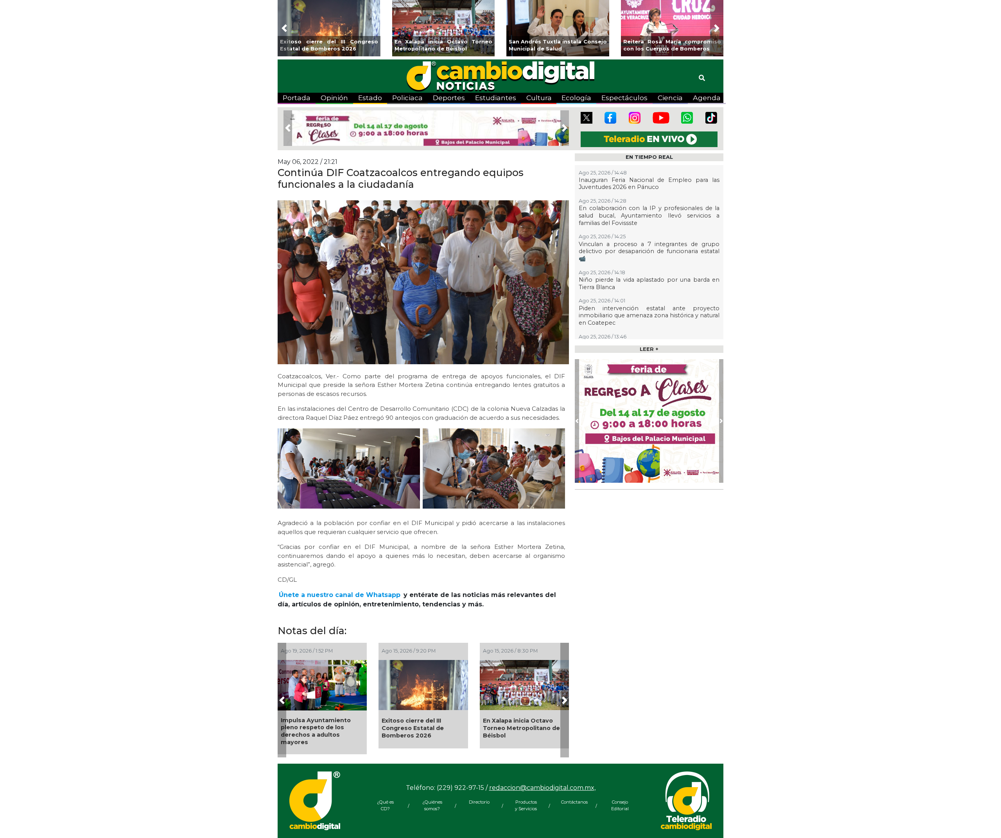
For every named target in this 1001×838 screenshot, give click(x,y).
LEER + (649, 349)
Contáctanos (573, 802)
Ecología (576, 98)
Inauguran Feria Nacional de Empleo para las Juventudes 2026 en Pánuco (649, 183)
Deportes (449, 98)
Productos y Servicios (526, 805)
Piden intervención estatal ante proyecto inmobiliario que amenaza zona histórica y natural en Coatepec (649, 315)
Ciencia (670, 98)
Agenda (707, 98)
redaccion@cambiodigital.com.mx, (542, 787)
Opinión (334, 98)
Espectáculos (624, 98)
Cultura (539, 98)
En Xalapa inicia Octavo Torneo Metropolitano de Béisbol (521, 728)
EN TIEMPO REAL (649, 157)
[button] (284, 28)
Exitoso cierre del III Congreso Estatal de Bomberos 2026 (413, 728)
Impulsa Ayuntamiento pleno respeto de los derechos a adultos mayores (316, 731)
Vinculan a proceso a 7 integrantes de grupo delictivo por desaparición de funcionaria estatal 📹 (649, 251)
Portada (296, 98)
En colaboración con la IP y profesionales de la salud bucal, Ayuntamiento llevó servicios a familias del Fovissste (649, 215)
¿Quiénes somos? (432, 805)
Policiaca (407, 98)
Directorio (479, 802)
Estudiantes (495, 98)
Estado (370, 98)
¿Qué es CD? (385, 805)
